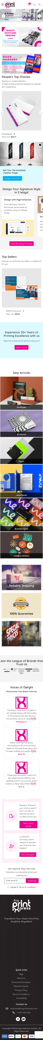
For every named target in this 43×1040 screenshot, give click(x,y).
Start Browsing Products (21, 243)
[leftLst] (3, 289)
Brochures (21, 434)
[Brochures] (21, 423)
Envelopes (7, 133)
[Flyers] (21, 450)
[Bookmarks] (21, 287)
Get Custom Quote (28, 824)
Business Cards (21, 528)
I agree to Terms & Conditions (23, 886)
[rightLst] (39, 289)
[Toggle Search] (39, 4)
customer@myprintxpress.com (23, 1008)
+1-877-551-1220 (23, 1012)
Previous (2, 112)
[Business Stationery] (21, 392)
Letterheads (21, 494)
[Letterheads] (21, 480)
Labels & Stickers (21, 555)
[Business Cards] (21, 514)
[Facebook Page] (18, 1018)
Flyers (21, 461)
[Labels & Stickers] (21, 544)
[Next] (39, 16)
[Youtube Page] (24, 1018)
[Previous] (3, 16)
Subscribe (32, 880)
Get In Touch (21, 347)
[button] (40, 144)
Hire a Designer (28, 854)
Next (41, 112)
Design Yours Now (12, 178)
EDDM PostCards (14, 310)
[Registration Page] (34, 4)
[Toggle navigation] (2, 4)
